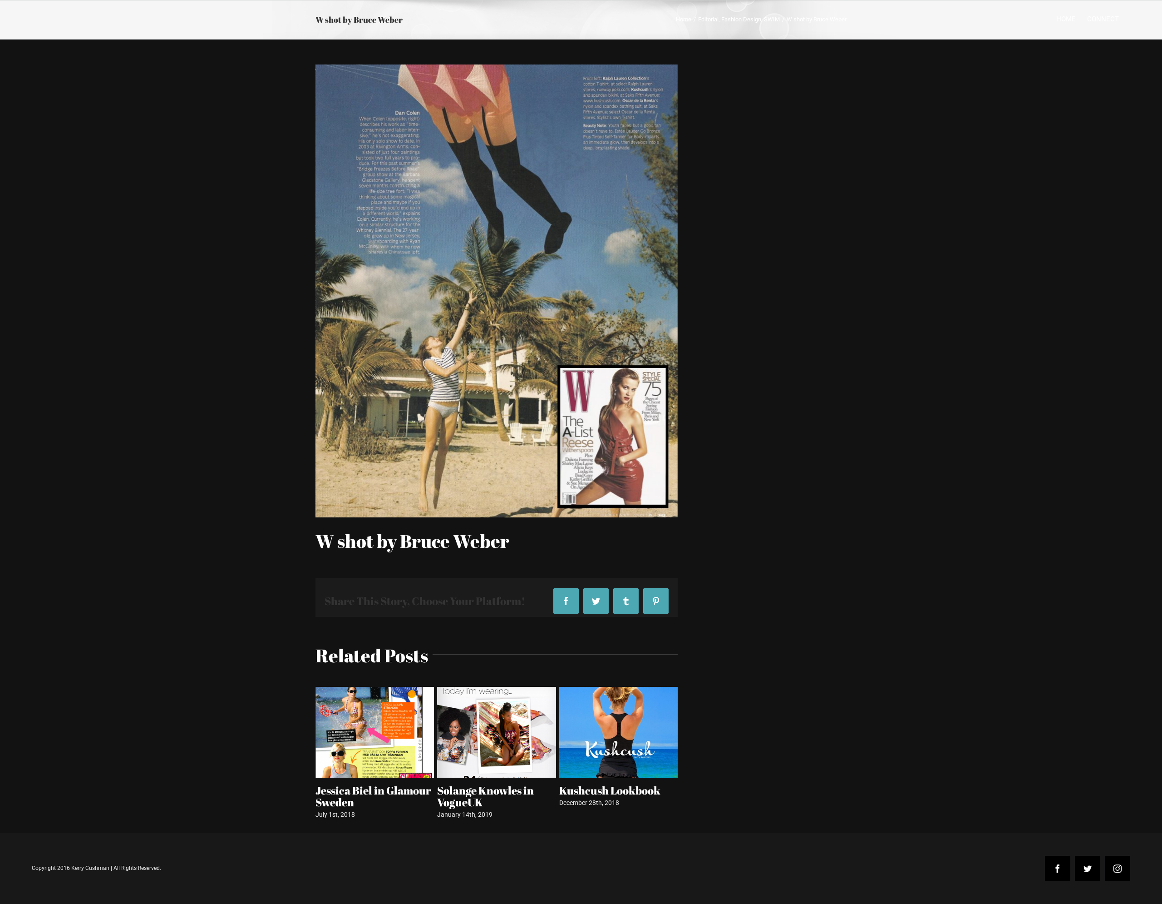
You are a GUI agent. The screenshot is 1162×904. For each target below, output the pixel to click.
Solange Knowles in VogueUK (363, 796)
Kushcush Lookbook (487, 790)
